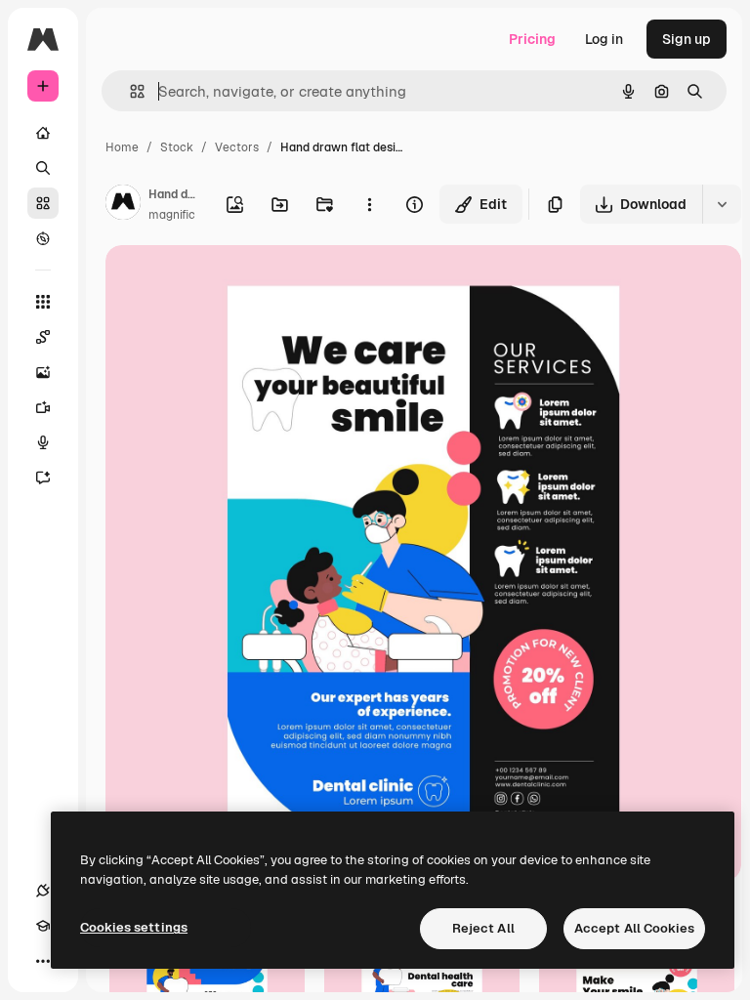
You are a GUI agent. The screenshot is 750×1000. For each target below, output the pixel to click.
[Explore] (43, 238)
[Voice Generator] (43, 442)
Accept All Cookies (634, 928)
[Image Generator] (43, 372)
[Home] (43, 132)
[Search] (43, 168)
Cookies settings (134, 927)
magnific (171, 215)
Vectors (237, 147)
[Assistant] (43, 477)
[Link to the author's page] (123, 205)
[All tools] (43, 301)
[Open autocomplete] (129, 91)
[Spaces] (43, 337)
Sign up (686, 39)
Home (122, 147)
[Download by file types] (721, 204)
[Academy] (43, 925)
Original (230, 282)
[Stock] (43, 203)
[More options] (369, 204)
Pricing (532, 39)
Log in (604, 39)
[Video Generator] (43, 407)
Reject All (483, 928)
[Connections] (43, 890)
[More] (43, 961)
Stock (176, 147)
